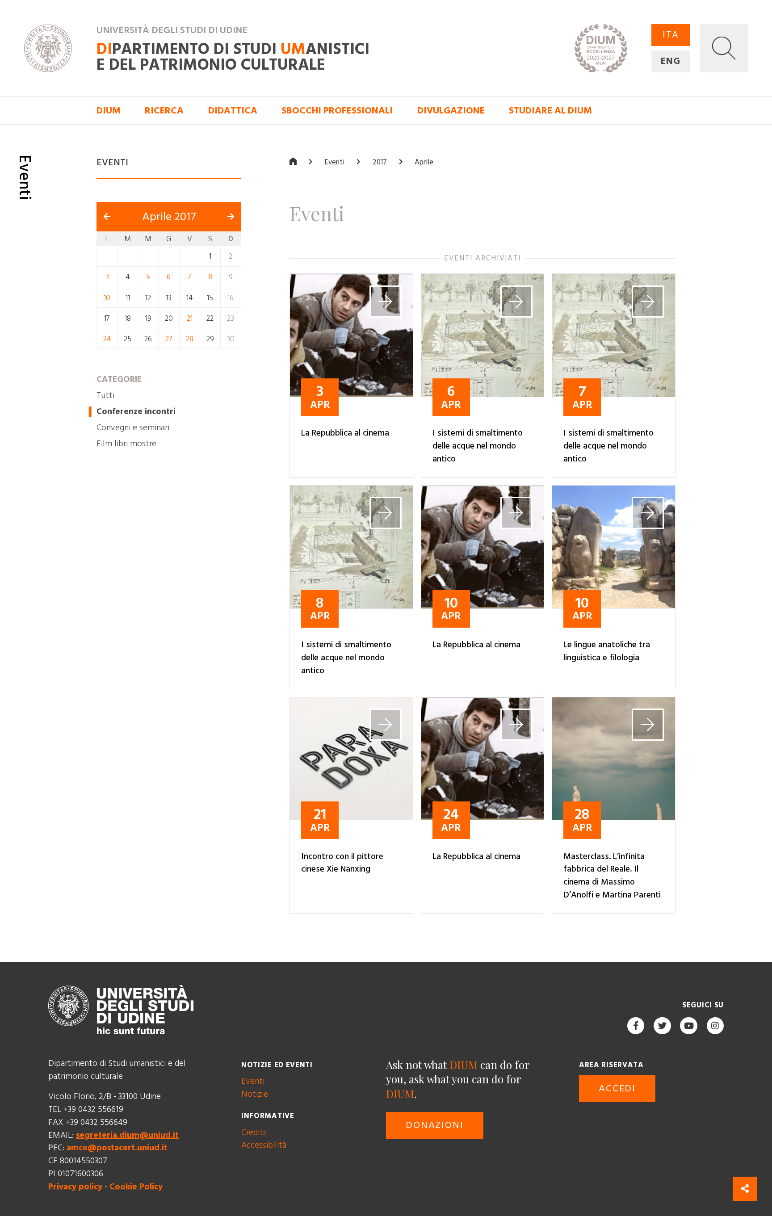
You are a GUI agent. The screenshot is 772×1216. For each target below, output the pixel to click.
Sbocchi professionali (337, 110)
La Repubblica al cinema (345, 434)
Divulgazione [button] (451, 110)
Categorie (119, 379)
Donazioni (434, 1125)
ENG (671, 61)
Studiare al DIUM (550, 110)
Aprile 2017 (169, 217)
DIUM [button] (108, 110)
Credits (254, 1133)
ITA (671, 35)
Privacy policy (75, 1187)
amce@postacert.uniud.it (117, 1148)
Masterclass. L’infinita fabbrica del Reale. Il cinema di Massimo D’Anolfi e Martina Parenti (612, 876)
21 (190, 318)
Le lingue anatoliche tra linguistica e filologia (606, 651)
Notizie (254, 1094)
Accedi (617, 1088)
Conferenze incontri (136, 412)
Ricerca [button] (164, 110)
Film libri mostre (126, 444)
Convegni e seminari (132, 428)
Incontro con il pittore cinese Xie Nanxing (342, 863)
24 (107, 339)
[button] (724, 48)
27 (168, 339)
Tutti (105, 396)
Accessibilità (263, 1146)
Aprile (424, 163)
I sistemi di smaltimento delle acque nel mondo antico (477, 446)
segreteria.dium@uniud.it (127, 1135)
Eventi (334, 163)
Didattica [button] (232, 110)
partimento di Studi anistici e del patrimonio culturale (232, 57)
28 (189, 339)
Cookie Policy (136, 1187)
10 (107, 297)
